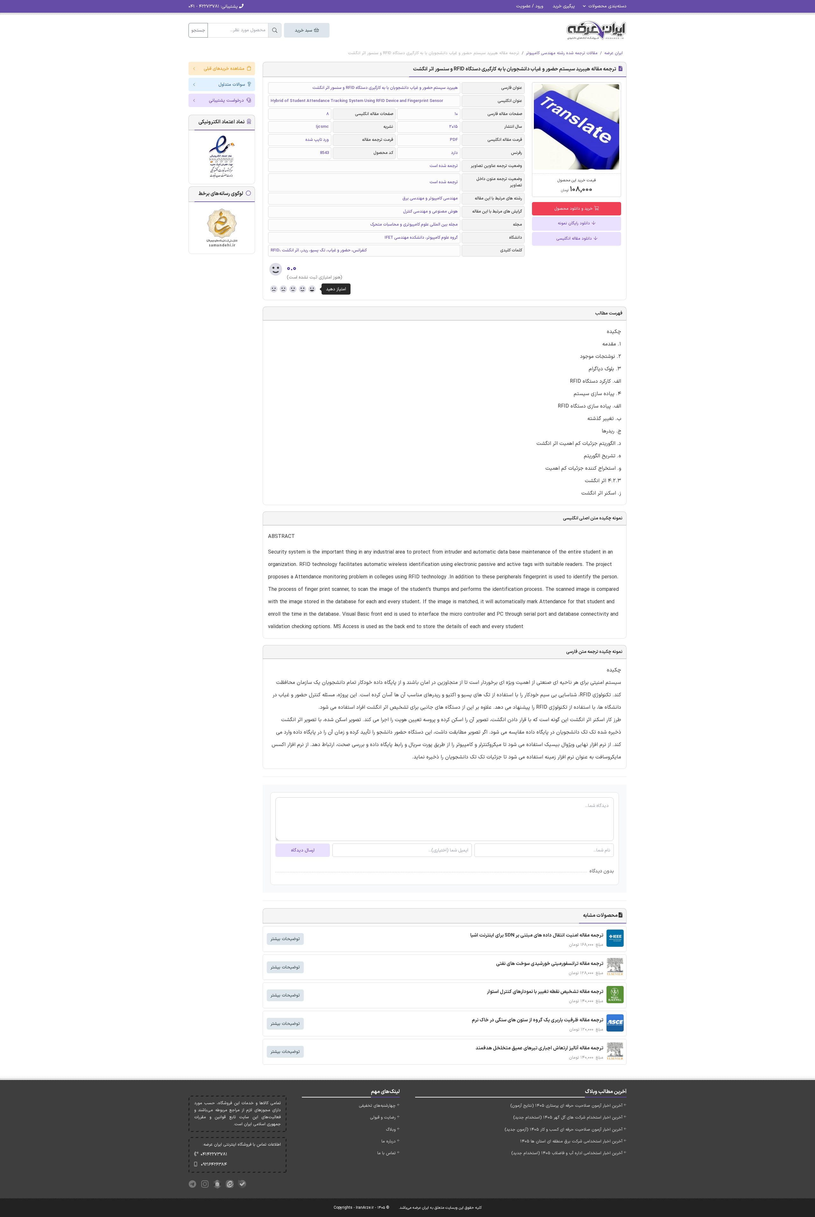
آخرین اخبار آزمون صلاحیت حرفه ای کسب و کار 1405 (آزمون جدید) (563, 1129)
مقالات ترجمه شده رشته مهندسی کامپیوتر (562, 53)
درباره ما (388, 1141)
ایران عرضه (613, 53)
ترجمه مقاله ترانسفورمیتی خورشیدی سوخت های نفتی (549, 963)
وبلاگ (391, 1129)
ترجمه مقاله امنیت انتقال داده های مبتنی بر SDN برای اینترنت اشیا (536, 935)
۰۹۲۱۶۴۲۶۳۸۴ (214, 1164)
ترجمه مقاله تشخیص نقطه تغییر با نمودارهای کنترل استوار (545, 992)
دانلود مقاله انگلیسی (574, 238)
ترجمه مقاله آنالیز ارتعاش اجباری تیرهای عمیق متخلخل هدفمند (539, 1048)
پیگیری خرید (564, 6)
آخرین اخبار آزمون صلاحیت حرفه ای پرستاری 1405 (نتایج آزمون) (566, 1106)
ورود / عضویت (529, 6)
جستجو (198, 30)
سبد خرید (304, 30)
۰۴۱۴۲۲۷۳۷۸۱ (214, 1154)
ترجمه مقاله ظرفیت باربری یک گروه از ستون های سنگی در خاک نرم (537, 1020)
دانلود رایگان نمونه (574, 223)
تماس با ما (386, 1153)
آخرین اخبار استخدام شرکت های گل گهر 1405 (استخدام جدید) (567, 1117)
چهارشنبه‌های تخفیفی (377, 1106)
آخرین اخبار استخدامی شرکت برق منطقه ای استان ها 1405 (571, 1141)
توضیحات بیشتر (285, 939)
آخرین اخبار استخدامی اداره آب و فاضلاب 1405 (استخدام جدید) (566, 1153)
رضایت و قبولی (383, 1117)
